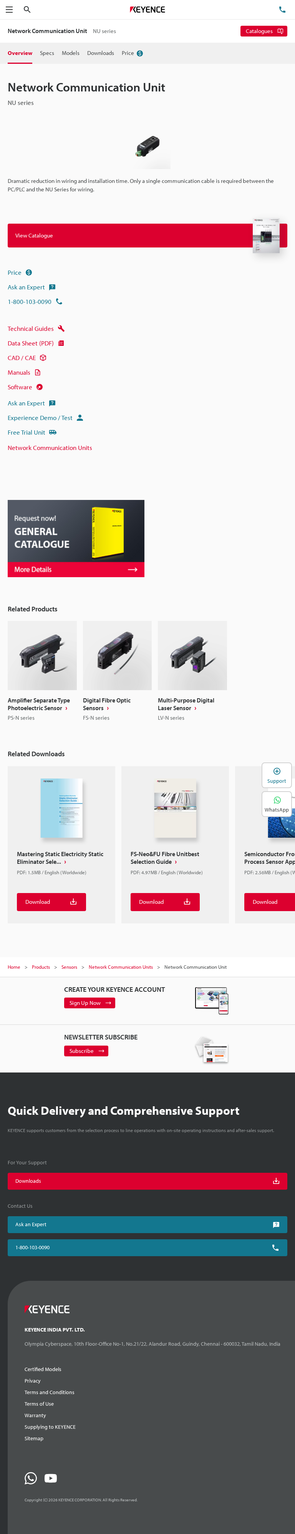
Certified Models (43, 1369)
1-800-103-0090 (29, 301)
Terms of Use (39, 1403)
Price (15, 272)
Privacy (33, 1380)
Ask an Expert (26, 287)
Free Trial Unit (26, 432)
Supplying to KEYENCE (50, 1426)
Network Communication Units (50, 447)
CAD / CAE (22, 358)
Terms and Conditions (50, 1392)
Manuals (19, 372)
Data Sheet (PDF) (31, 343)
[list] (147, 671)
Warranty (35, 1415)
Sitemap (34, 1438)
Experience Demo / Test (40, 417)
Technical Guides (31, 328)
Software (20, 387)
